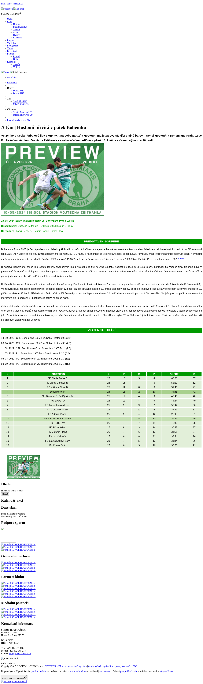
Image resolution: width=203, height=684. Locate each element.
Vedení (16, 67)
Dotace (16, 59)
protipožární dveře (128, 671)
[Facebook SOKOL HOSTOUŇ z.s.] (7, 8)
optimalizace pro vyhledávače (117, 666)
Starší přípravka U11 (22, 112)
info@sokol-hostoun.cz (12, 3)
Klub (9, 21)
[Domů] (5, 72)
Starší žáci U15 (20, 101)
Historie (17, 24)
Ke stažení (12, 51)
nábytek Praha (166, 671)
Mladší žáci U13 (21, 104)
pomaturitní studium (77, 671)
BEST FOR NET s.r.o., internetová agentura (66, 666)
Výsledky (11, 43)
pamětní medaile (38, 671)
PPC (135, 666)
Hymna (16, 35)
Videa (10, 48)
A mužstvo (12, 77)
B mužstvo (12, 82)
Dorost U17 (18, 93)
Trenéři (16, 29)
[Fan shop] (14, 681)
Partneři (10, 53)
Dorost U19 (18, 90)
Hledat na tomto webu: (12, 490)
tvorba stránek (95, 666)
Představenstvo (20, 27)
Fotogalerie (12, 45)
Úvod (9, 19)
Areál (15, 32)
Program (11, 40)
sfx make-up (105, 671)
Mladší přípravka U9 (23, 114)
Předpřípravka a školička (18, 120)
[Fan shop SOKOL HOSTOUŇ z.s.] (18, 8)
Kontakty (17, 37)
